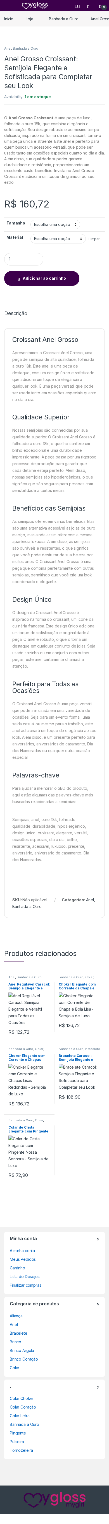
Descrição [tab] (15, 313)
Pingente (18, 1433)
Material (14, 237)
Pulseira (17, 1441)
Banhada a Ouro (63, 18)
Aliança (16, 1315)
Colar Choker (22, 1398)
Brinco (15, 1341)
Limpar (94, 239)
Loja (29, 18)
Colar (89, 977)
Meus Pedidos (23, 1259)
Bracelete (92, 1049)
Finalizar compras (25, 1285)
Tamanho (15, 223)
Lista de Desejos (25, 1276)
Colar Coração (23, 1407)
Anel (7, 48)
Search (78, 6)
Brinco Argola (22, 1350)
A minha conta (22, 1250)
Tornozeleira (21, 1450)
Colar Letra (19, 1415)
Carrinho (17, 1267)
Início (8, 18)
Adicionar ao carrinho (44, 278)
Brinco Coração (24, 1359)
